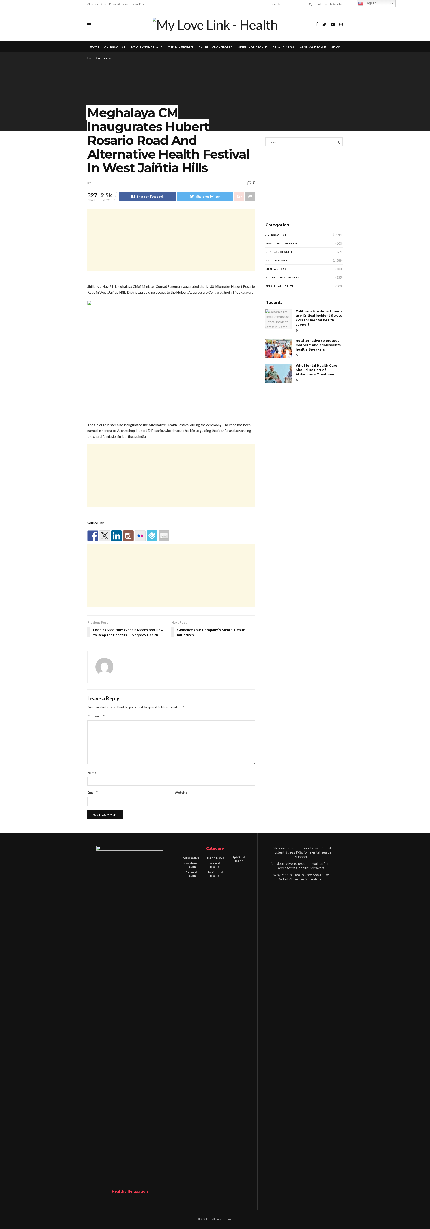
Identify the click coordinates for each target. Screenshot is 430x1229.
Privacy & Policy (118, 4)
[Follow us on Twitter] (104, 535)
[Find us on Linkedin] (116, 535)
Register (337, 4)
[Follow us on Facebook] (92, 535)
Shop (103, 4)
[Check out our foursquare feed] (152, 535)
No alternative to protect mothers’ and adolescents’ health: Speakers (319, 345)
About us (92, 4)
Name (93, 772)
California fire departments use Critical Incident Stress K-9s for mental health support (319, 318)
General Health (313, 46)
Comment (96, 716)
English (369, 3)
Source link (95, 523)
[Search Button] (309, 4)
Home (94, 46)
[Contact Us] (164, 535)
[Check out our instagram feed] (128, 535)
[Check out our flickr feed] (140, 535)
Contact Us (137, 4)
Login (323, 4)
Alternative (115, 46)
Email (92, 792)
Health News (283, 46)
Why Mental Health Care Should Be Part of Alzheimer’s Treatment (316, 370)
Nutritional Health (215, 46)
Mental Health (180, 46)
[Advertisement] (171, 240)
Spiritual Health (252, 46)
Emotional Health (147, 46)
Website (181, 792)
